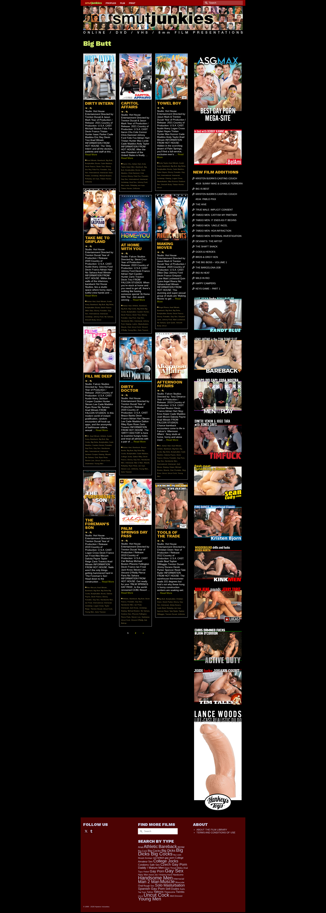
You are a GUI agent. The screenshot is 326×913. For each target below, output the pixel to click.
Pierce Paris (125, 617)
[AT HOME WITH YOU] (135, 218)
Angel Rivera (164, 307)
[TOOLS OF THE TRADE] (171, 506)
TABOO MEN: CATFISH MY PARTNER (216, 215)
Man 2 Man (138, 463)
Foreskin (103, 169)
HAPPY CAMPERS (206, 283)
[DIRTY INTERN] (99, 77)
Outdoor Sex (126, 614)
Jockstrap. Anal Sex (129, 182)
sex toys (96, 179)
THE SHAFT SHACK (207, 246)
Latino (134, 324)
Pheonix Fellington (139, 614)
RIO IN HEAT (203, 272)
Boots (97, 163)
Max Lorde (125, 185)
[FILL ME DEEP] (99, 349)
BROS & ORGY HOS (207, 257)
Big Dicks (181, 166)
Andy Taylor (163, 163)
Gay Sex (124, 179)
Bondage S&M (151, 858)
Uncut (159, 187)
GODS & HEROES (205, 251)
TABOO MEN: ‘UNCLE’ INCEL (212, 225)
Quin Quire (171, 323)
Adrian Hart (136, 164)
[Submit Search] (205, 3)
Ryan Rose (103, 457)
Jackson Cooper (91, 454)
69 (88, 436)
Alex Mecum (91, 587)
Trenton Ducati (96, 609)
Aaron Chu (127, 164)
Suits (182, 889)
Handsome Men (127, 321)
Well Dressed (176, 896)
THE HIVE (201, 204)
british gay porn (165, 857)
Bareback (101, 160)
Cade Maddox (106, 163)
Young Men (132, 330)
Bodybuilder (89, 163)
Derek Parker (168, 602)
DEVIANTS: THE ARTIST (209, 241)
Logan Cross (177, 178)
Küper (172, 467)
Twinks (180, 891)
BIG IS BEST (202, 188)
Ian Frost (88, 603)
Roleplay (88, 179)
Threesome (169, 892)
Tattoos (159, 891)
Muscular (179, 882)
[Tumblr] (91, 831)
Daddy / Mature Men (151, 867)
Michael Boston (105, 176)
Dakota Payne (170, 455)
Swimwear (145, 617)
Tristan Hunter (105, 179)
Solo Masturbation (170, 885)
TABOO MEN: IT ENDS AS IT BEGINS (216, 220)
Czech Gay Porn (173, 864)
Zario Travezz (143, 330)
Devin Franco (90, 166)
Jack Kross (134, 608)
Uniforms (88, 182)
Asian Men (130, 167)
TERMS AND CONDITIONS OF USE (215, 832)
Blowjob (141, 858)
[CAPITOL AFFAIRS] (135, 77)
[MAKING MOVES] (171, 217)
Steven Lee (89, 460)
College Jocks (126, 457)
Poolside (177, 470)
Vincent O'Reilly (137, 620)
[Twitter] (86, 831)
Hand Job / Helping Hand (160, 875)
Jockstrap (94, 176)
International (94, 173)
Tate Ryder (173, 611)
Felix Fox (95, 169)
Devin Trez (100, 166)
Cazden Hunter (143, 312)
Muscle (123, 327)
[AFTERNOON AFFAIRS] (171, 356)
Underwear (89, 463)
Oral (129, 327)
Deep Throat (170, 868)
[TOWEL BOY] (171, 77)
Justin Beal (161, 608)
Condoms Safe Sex (149, 864)
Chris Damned (133, 173)
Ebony (108, 166)
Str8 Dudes (172, 888)
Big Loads (177, 855)
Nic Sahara (108, 317)
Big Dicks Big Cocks (160, 851)
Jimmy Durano (175, 605)
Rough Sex (148, 885)
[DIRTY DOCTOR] (135, 360)
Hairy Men (143, 874)
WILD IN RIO (203, 278)
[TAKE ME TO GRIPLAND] (99, 211)
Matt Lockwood (179, 320)
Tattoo (150, 892)
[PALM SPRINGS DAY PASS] (135, 502)
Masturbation (162, 181)
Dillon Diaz (89, 311)
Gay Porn (132, 318)
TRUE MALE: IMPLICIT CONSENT (214, 209)
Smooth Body (166, 184)
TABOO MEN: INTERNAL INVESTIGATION (218, 236)
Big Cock (142, 851)
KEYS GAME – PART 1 (208, 288)
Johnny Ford (142, 182)
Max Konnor (173, 181)
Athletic (135, 306)
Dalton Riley (137, 457)
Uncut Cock (136, 327)
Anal (140, 847)
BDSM (181, 847)
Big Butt (109, 160)
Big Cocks (132, 309)
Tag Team (142, 892)
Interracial (104, 173)
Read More (91, 154)
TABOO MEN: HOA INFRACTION (213, 230)
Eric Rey (88, 169)
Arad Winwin (91, 160)
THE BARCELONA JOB (208, 267)
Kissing (168, 178)
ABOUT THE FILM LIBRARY (211, 829)
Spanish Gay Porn (151, 888)
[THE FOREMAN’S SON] (99, 493)
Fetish (146, 872)
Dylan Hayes (162, 172)
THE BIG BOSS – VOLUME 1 (211, 262)
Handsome (178, 875)
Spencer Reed (162, 611)
